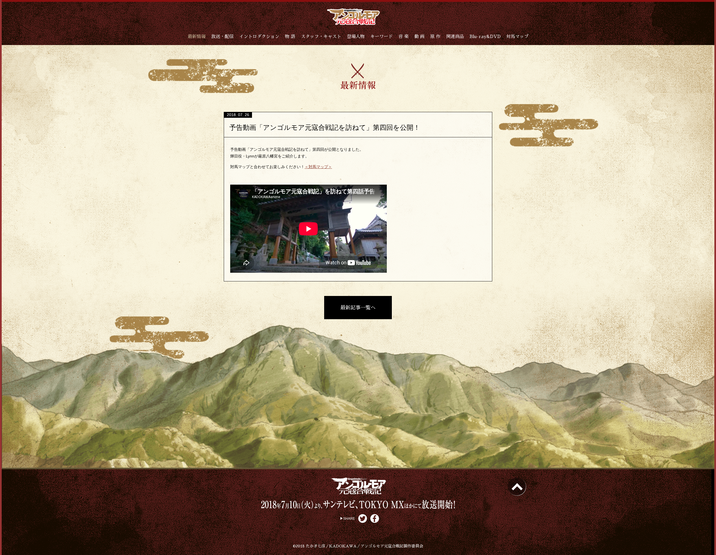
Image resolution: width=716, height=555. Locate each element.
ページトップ (517, 486)
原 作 (435, 36)
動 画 (419, 36)
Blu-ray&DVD (485, 36)
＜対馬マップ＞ (318, 166)
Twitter (362, 518)
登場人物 (356, 36)
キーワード (381, 36)
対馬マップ (517, 36)
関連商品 (455, 36)
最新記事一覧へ (358, 307)
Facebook (374, 518)
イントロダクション (259, 36)
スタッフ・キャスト (321, 36)
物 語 (290, 36)
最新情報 (197, 36)
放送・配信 (222, 36)
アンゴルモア (353, 16)
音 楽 (403, 36)
